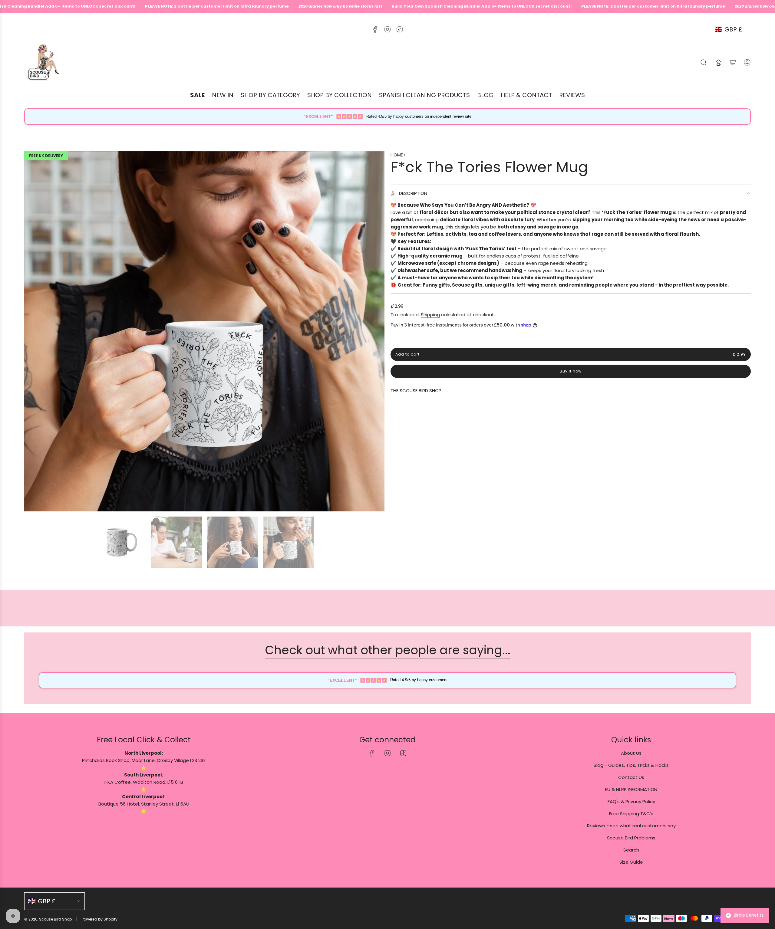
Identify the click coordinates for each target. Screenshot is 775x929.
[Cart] (732, 62)
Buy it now (571, 371)
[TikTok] (399, 29)
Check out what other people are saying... (387, 650)
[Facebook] (375, 29)
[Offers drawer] (718, 62)
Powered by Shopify (99, 919)
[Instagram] (387, 29)
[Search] (703, 62)
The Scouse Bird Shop (416, 390)
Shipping (430, 314)
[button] (31, 331)
